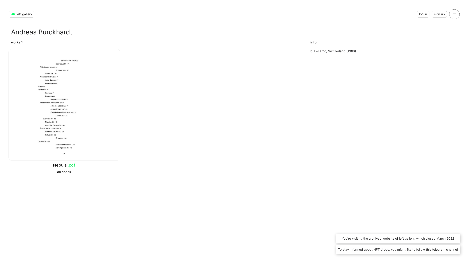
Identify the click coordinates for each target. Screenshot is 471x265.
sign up (439, 14)
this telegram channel (442, 249)
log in (423, 14)
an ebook (64, 172)
